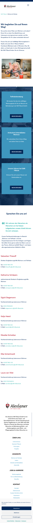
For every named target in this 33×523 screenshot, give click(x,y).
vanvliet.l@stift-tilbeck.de (13, 383)
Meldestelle (16, 497)
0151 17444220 (8, 306)
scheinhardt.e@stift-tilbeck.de (14, 364)
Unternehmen (16, 441)
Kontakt (16, 488)
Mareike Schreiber (8, 335)
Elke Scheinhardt (8, 354)
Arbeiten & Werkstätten (16, 462)
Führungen (16, 446)
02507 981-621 (8, 325)
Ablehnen (16, 512)
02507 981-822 (8, 343)
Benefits (16, 479)
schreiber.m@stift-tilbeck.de (14, 346)
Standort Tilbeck (16, 444)
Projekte (16, 448)
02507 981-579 (8, 264)
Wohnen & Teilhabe (16, 458)
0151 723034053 (8, 381)
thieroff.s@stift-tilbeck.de (13, 267)
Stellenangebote (16, 474)
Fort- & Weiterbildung (16, 476)
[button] (28, 5)
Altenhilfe (16, 465)
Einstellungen (16, 517)
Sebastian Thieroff (8, 256)
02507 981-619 (8, 285)
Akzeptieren (16, 508)
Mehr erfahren (16, 116)
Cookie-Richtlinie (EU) (16, 493)
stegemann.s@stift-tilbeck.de (14, 308)
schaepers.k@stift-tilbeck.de (14, 288)
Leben (16, 460)
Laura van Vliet (7, 373)
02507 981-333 (8, 362)
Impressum (23, 520)
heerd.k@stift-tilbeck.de (12, 327)
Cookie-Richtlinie (10, 520)
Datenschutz (18, 520)
